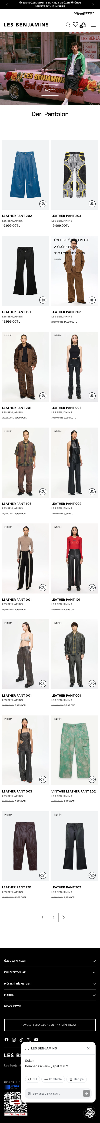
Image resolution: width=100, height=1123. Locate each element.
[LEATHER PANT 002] (74, 463)
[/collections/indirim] (50, 68)
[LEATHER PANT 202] (25, 175)
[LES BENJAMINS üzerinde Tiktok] (22, 1040)
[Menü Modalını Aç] (93, 24)
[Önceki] (7, 4)
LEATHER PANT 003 (66, 408)
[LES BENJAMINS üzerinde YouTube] (37, 1040)
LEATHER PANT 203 (66, 216)
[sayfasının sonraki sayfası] (63, 917)
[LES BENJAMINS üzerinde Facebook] (7, 1040)
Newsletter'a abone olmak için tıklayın (49, 1024)
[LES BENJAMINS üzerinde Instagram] (14, 1040)
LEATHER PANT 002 (66, 504)
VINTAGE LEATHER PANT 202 (73, 791)
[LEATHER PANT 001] (25, 558)
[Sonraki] (93, 4)
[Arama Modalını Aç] (68, 24)
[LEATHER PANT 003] (74, 367)
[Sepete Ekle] (43, 204)
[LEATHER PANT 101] (25, 271)
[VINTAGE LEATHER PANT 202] (74, 750)
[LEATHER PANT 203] (74, 175)
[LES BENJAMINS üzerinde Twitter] (29, 1040)
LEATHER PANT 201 (16, 408)
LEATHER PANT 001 (17, 599)
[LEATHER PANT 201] (25, 367)
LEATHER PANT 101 (16, 312)
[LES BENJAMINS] (26, 25)
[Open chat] (89, 1112)
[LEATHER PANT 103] (25, 463)
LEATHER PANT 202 (17, 216)
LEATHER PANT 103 (16, 504)
